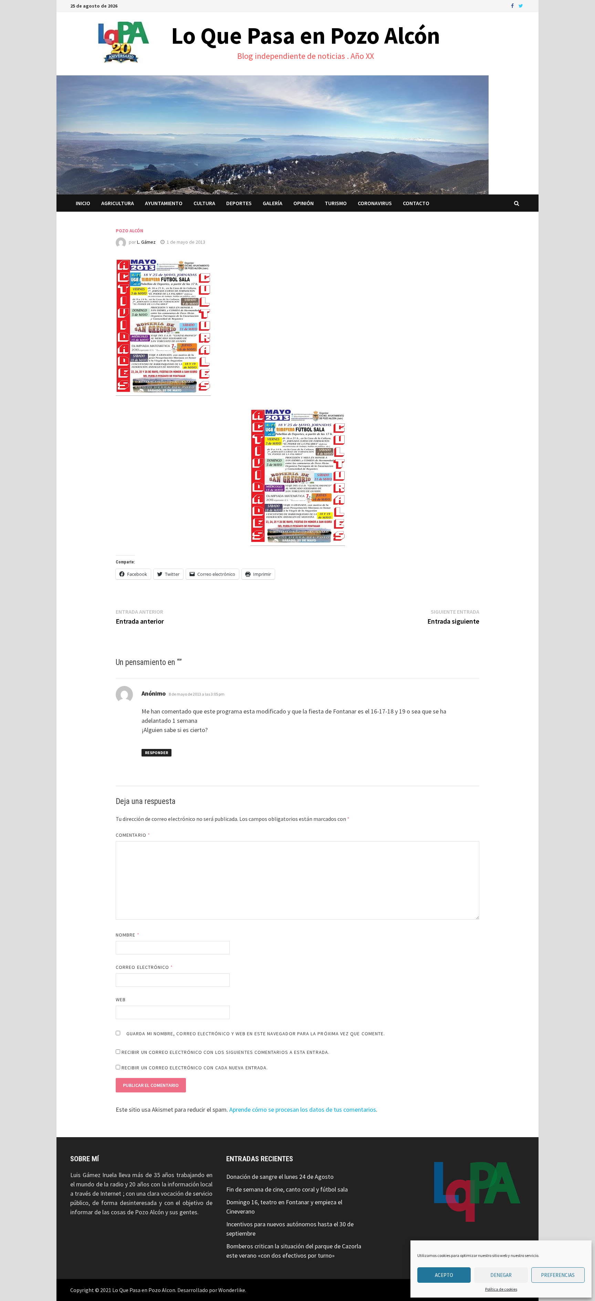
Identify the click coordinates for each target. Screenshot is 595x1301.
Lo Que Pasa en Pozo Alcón (305, 35)
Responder (156, 752)
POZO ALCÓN (129, 231)
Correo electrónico (144, 967)
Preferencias (558, 1275)
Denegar (501, 1275)
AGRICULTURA (117, 203)
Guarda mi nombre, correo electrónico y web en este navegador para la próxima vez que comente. (255, 1033)
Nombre (127, 935)
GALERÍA (272, 203)
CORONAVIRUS (375, 203)
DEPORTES (239, 203)
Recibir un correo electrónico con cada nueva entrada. (195, 1068)
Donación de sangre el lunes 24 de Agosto (280, 1177)
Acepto (444, 1275)
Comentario (133, 835)
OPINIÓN (303, 203)
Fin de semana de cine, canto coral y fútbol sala (287, 1189)
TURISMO (336, 203)
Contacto (416, 203)
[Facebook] (513, 5)
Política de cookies (501, 1289)
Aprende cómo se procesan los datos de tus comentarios (302, 1109)
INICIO (83, 203)
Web (121, 999)
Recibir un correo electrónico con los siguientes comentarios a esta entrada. (226, 1052)
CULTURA (204, 203)
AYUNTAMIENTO (163, 203)
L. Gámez (146, 242)
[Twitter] (521, 5)
